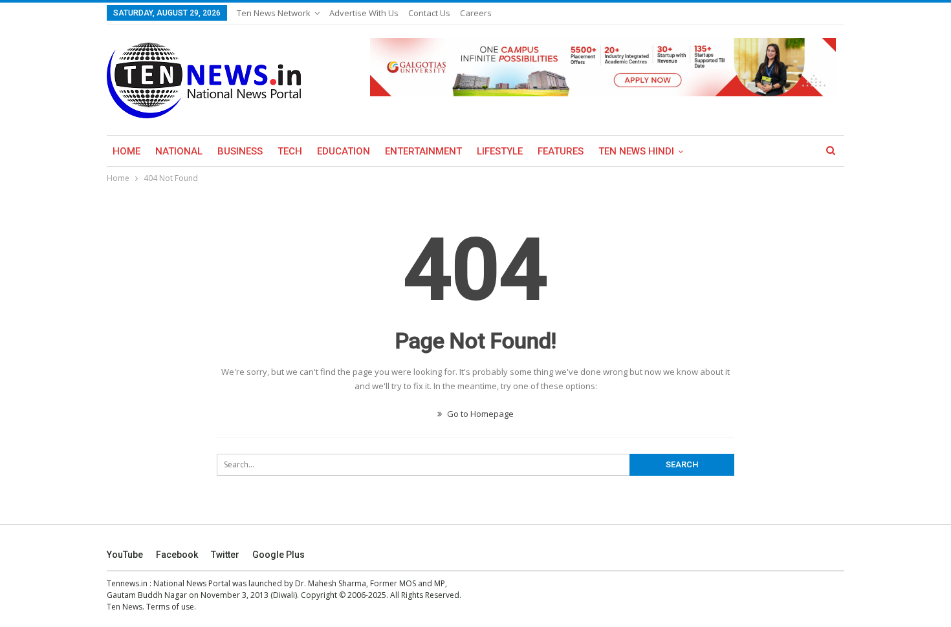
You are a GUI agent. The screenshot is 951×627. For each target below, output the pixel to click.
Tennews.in (127, 583)
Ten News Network (274, 13)
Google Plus (278, 554)
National (178, 151)
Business (240, 151)
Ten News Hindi (636, 151)
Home (126, 151)
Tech (290, 151)
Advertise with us (364, 13)
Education (343, 151)
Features (561, 151)
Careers (476, 13)
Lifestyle (500, 151)
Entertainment (423, 151)
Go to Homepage (479, 414)
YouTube (125, 554)
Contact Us (429, 13)
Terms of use (170, 606)
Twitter (225, 554)
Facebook (177, 554)
